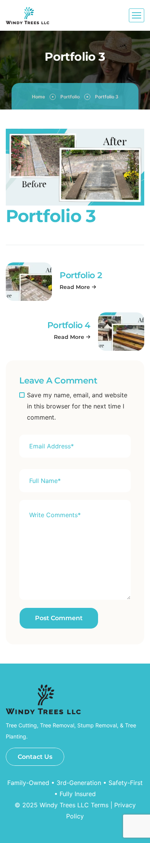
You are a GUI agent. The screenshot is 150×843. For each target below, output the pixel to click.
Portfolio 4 (68, 325)
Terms (99, 805)
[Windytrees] (27, 15)
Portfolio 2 (81, 275)
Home (38, 97)
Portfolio (70, 97)
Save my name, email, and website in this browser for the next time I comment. (77, 406)
